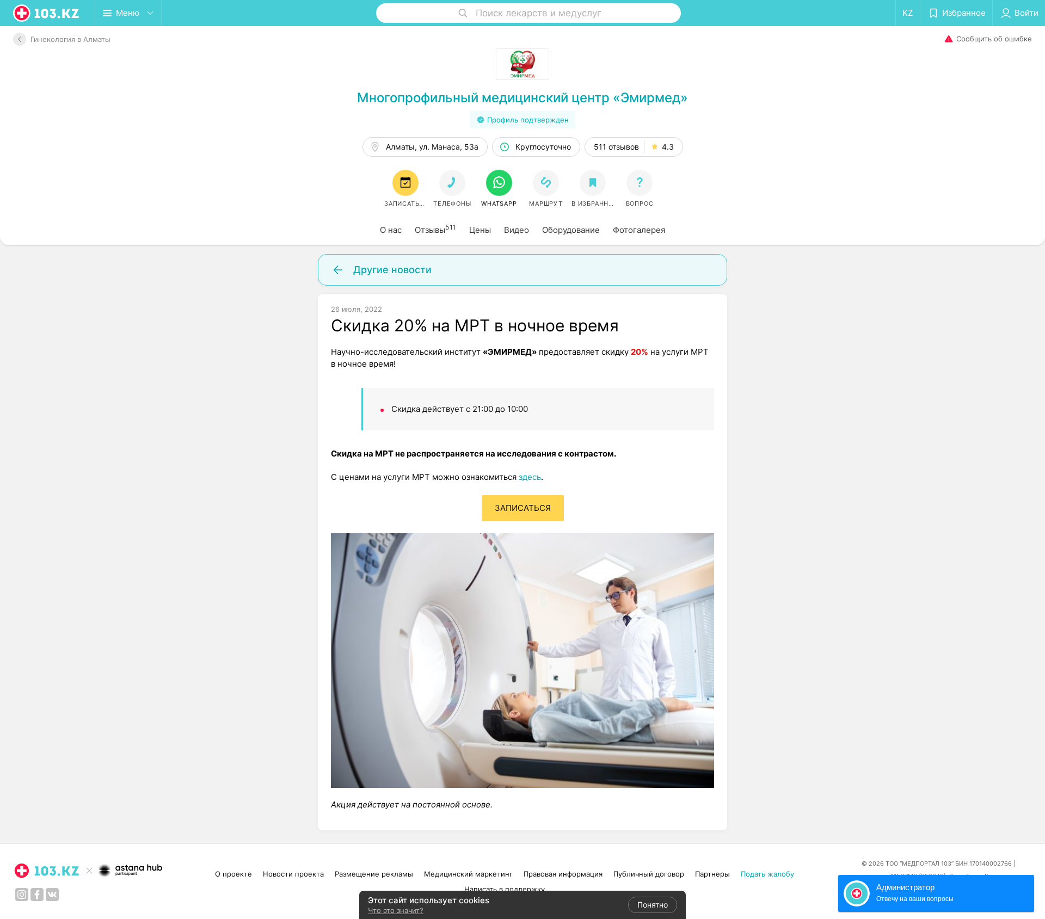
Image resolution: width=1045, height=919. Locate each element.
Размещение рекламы (374, 873)
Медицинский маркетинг (468, 873)
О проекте (233, 873)
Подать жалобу (767, 873)
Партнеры (712, 873)
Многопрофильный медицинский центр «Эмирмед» (522, 98)
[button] (499, 189)
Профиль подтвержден (528, 119)
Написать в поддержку (504, 889)
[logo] (47, 13)
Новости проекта (293, 873)
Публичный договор (648, 873)
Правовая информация (563, 873)
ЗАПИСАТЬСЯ (523, 508)
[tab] (390, 230)
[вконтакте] (52, 894)
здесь (530, 477)
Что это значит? (395, 910)
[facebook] (37, 894)
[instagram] (21, 894)
